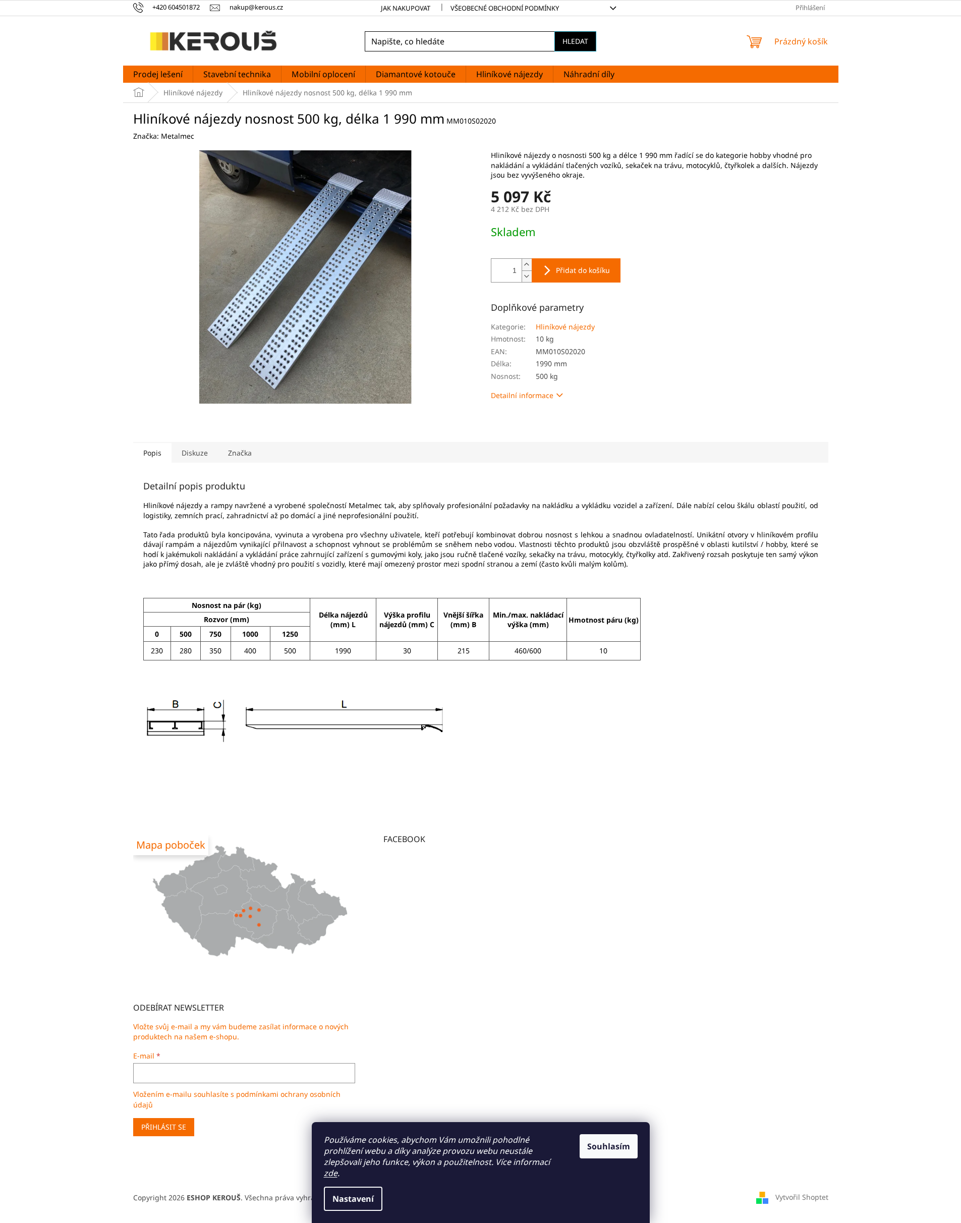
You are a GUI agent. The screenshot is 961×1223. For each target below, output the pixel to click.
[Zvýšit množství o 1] (527, 264)
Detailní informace (522, 395)
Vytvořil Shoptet (801, 1196)
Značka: (163, 136)
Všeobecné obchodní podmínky (504, 8)
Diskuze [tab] (195, 453)
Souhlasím (608, 1146)
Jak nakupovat (405, 8)
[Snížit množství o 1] (527, 276)
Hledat (575, 41)
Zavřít (548, 424)
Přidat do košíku (583, 270)
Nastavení (353, 1198)
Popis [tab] (152, 453)
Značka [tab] (240, 453)
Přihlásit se (163, 1127)
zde (330, 1173)
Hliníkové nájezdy (565, 326)
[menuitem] (158, 74)
